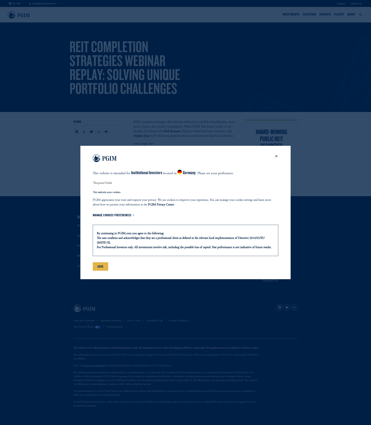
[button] (276, 159)
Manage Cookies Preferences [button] (112, 215)
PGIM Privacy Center (161, 204)
